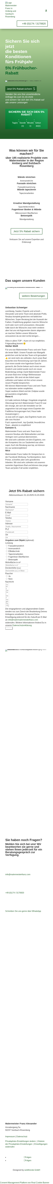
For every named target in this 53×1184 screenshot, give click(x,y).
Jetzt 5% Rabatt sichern (19, 89)
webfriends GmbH (32, 1170)
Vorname (9, 501)
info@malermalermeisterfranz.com (23, 620)
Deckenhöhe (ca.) (13, 568)
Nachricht (9, 582)
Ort (6, 535)
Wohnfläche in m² (13, 562)
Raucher (9, 573)
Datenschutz (21, 1136)
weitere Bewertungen (33, 296)
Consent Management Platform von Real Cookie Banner (24, 1183)
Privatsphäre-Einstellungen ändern (20, 1141)
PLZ (7, 529)
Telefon (8, 518)
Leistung (9, 543)
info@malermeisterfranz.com (17, 874)
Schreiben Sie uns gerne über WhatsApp (23, 911)
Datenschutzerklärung (22, 625)
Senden (9, 628)
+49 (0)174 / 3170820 (34, 23)
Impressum (10, 1136)
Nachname (10, 507)
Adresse (9, 524)
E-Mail (8, 513)
